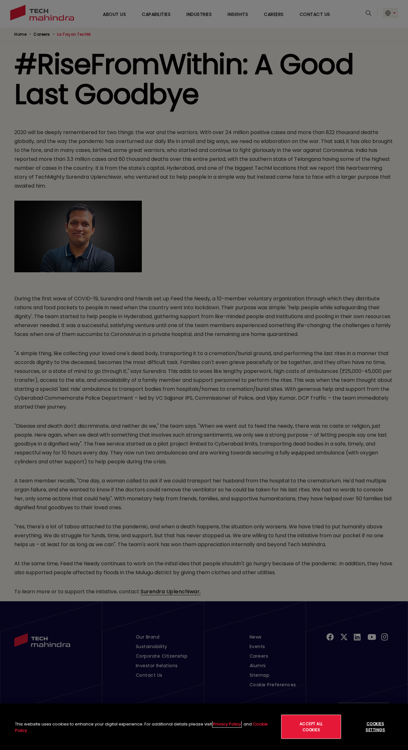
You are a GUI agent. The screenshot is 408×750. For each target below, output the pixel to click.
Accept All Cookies (311, 726)
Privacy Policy (227, 724)
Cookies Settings (375, 726)
